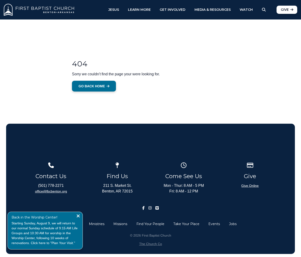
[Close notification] (78, 216)
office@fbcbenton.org (51, 191)
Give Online (250, 186)
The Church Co (150, 244)
